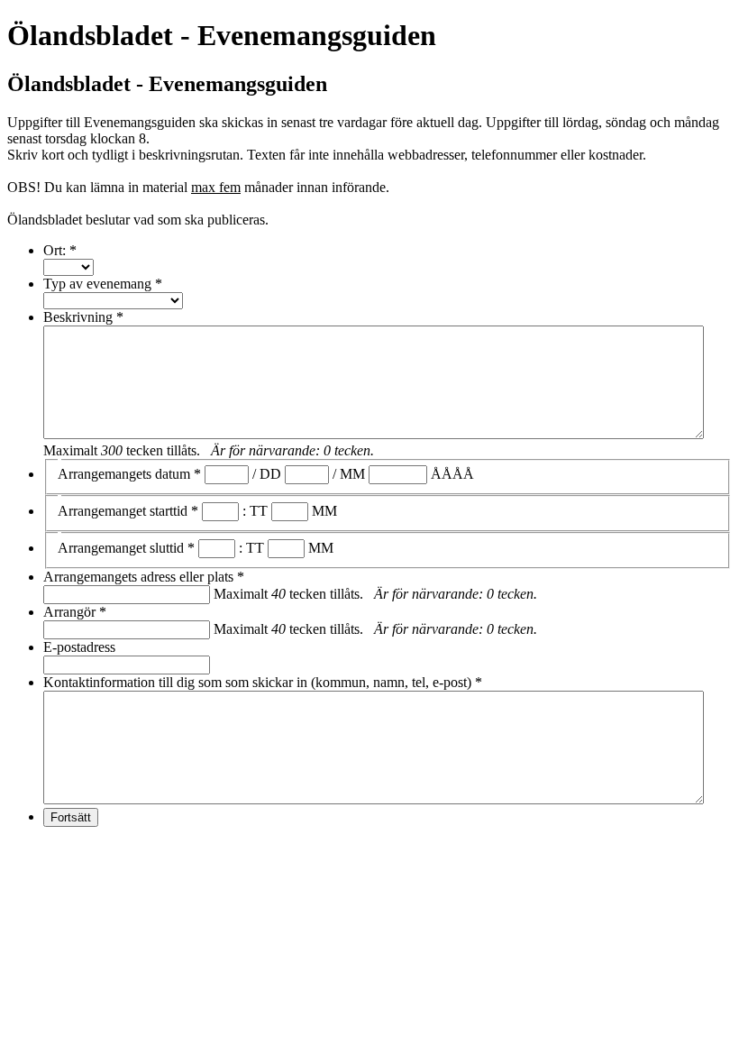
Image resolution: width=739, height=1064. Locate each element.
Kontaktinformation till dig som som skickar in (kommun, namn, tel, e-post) (262, 682)
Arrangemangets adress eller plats (143, 576)
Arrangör (74, 611)
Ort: (60, 250)
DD (270, 474)
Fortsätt (70, 817)
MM (352, 474)
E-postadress (79, 647)
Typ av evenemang (102, 283)
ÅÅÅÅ (452, 474)
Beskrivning (83, 317)
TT (259, 510)
